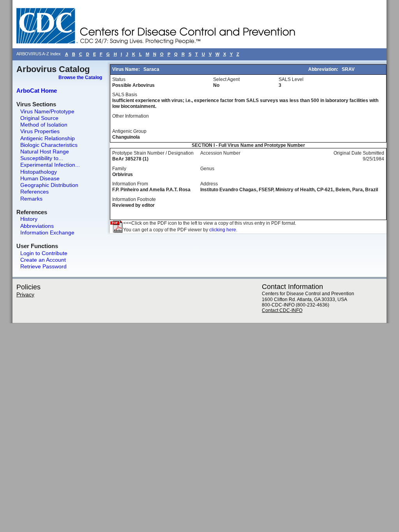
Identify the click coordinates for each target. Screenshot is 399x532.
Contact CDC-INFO (282, 310)
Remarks (31, 199)
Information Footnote (134, 199)
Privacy (25, 294)
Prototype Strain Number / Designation (153, 153)
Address (209, 184)
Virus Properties (40, 131)
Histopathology (38, 172)
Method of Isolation (43, 125)
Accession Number (220, 153)
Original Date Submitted (359, 153)
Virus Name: (126, 69)
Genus (207, 168)
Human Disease (40, 178)
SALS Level (291, 79)
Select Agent (226, 79)
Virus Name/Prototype (47, 111)
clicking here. (223, 230)
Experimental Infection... (50, 165)
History (28, 219)
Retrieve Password (43, 266)
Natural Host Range (44, 151)
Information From (130, 184)
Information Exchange (47, 232)
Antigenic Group (129, 131)
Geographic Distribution (49, 185)
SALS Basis (124, 94)
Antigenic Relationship (47, 138)
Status (118, 79)
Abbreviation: (323, 69)
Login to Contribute (43, 253)
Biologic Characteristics (49, 145)
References (34, 191)
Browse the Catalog (80, 77)
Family (119, 168)
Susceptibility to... (41, 158)
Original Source (39, 118)
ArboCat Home (36, 90)
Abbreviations (37, 226)
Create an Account (43, 260)
